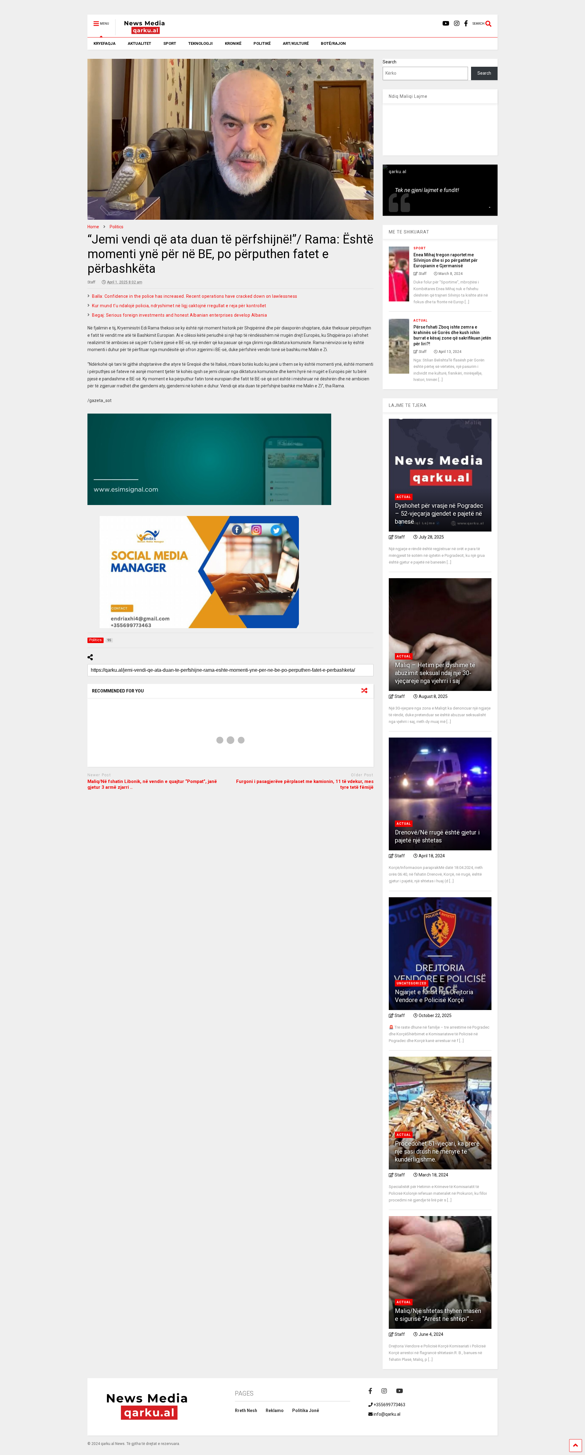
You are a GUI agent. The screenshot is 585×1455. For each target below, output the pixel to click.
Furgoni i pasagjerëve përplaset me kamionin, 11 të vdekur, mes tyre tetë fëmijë (305, 784)
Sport (419, 248)
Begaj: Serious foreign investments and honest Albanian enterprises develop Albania (179, 315)
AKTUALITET (139, 43)
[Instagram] (456, 23)
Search (389, 61)
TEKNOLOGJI (200, 43)
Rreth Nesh (246, 1410)
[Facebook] (466, 23)
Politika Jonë (305, 1410)
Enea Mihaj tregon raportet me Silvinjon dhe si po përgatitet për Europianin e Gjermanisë (445, 260)
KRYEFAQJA (104, 43)
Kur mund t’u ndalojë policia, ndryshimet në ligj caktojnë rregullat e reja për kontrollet (179, 305)
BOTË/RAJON (333, 43)
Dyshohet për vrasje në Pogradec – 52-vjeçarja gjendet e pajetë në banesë (439, 513)
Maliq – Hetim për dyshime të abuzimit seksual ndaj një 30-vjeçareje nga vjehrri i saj (435, 673)
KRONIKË (233, 43)
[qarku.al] (141, 32)
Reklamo (275, 1410)
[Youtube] (445, 23)
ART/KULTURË (296, 43)
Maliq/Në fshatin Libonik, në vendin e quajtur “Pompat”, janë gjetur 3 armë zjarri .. (152, 784)
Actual (420, 320)
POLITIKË (262, 43)
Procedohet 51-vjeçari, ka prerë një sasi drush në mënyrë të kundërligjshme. (437, 1151)
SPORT (169, 43)
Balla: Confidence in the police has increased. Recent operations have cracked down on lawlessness (194, 296)
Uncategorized (412, 983)
